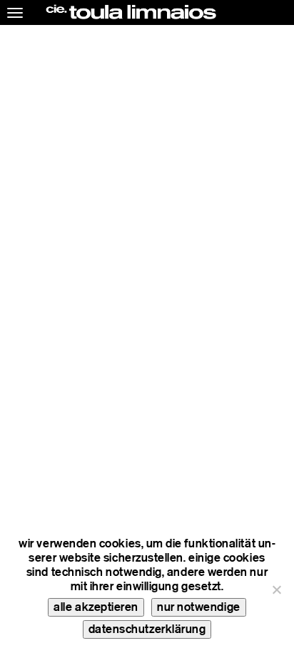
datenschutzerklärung (147, 629)
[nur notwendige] (276, 589)
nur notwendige (198, 607)
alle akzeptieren (96, 607)
